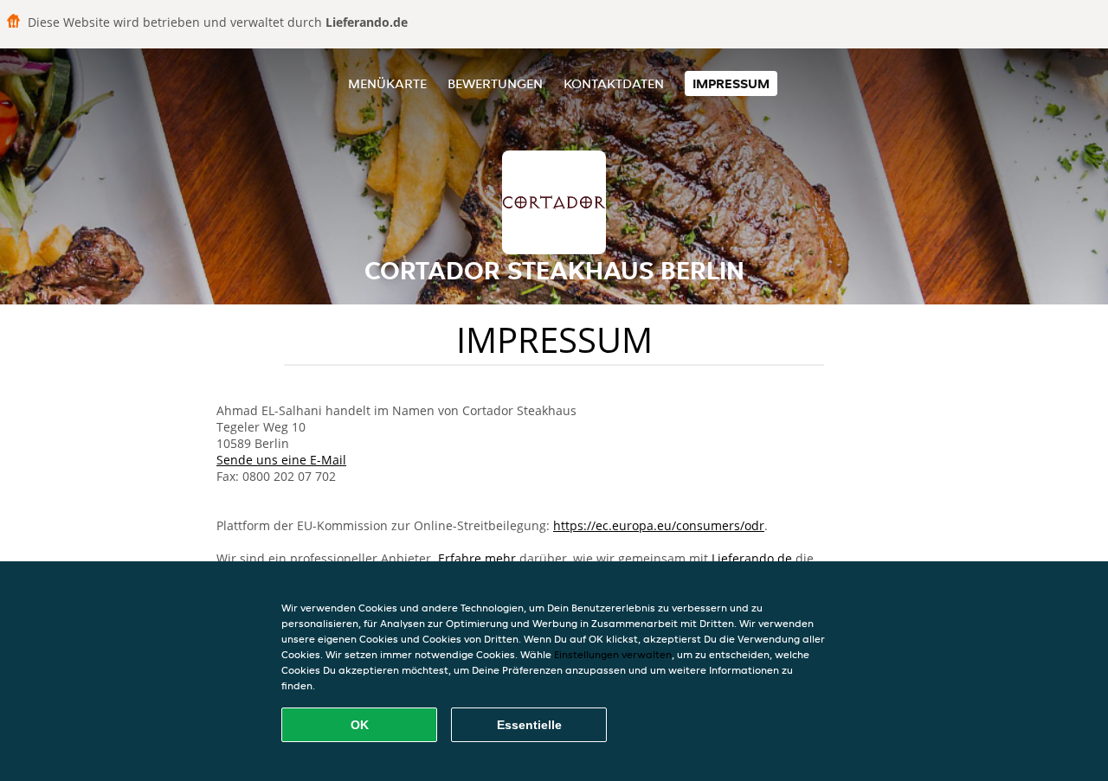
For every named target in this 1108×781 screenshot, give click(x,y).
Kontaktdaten (614, 83)
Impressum (731, 83)
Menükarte (387, 83)
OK (360, 725)
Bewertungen (495, 83)
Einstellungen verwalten (613, 654)
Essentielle (529, 725)
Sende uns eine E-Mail (281, 459)
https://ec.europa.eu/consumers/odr (658, 525)
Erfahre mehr (477, 558)
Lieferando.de (752, 558)
